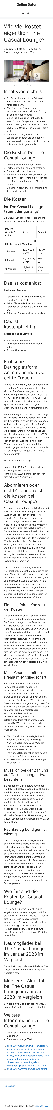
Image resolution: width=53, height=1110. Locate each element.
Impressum (9, 1086)
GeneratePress (41, 1106)
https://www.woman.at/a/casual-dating (27, 1069)
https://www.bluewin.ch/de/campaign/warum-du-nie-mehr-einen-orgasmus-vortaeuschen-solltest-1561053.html (27, 1049)
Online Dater (27, 4)
